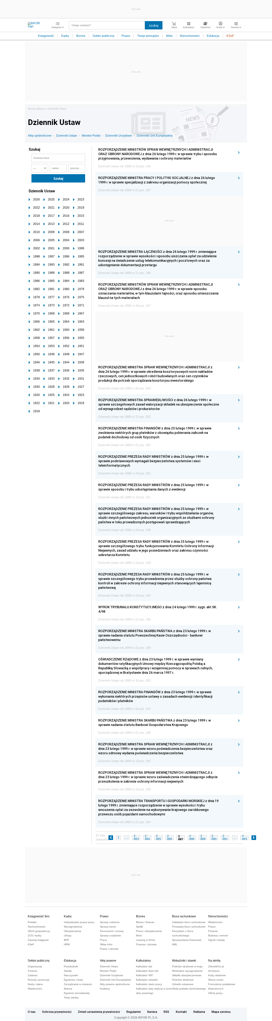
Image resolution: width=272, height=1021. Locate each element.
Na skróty (214, 960)
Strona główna (36, 108)
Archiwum (214, 970)
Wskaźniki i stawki (184, 960)
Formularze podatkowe (221, 984)
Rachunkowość (37, 926)
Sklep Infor (106, 944)
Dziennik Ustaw (57, 108)
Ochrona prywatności (56, 1012)
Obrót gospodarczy (39, 931)
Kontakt (181, 1012)
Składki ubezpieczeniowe (186, 975)
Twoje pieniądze (148, 35)
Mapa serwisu (221, 1012)
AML (174, 944)
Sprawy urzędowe (110, 935)
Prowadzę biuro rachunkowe (188, 926)
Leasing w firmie (145, 939)
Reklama (199, 1012)
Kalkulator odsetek (147, 979)
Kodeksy (105, 988)
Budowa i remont (218, 935)
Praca (103, 939)
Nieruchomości (190, 35)
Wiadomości (215, 922)
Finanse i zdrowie (146, 944)
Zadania (32, 975)
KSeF (230, 35)
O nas (32, 1012)
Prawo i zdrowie (109, 948)
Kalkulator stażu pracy (149, 984)
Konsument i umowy (112, 931)
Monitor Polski (91, 135)
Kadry (65, 35)
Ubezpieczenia (72, 931)
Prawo (126, 35)
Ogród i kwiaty (216, 939)
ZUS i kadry (34, 935)
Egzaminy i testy (73, 979)
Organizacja (35, 966)
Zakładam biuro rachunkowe (188, 922)
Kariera (152, 1012)
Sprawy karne (108, 926)
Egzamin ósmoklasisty (77, 993)
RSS (166, 1012)
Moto (169, 35)
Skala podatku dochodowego (189, 988)
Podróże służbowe (183, 979)
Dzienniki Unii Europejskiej (154, 135)
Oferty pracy (215, 993)
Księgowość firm (38, 916)
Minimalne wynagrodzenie (187, 970)
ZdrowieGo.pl (216, 966)
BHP (66, 939)
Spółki (139, 926)
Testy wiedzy (71, 997)
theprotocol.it (215, 988)
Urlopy (67, 935)
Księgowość (46, 35)
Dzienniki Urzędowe (118, 135)
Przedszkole (71, 966)
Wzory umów (215, 979)
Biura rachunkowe (184, 916)
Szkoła (68, 970)
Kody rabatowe (217, 975)
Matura (68, 988)
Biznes (80, 35)
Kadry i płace (35, 984)
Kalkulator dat (144, 966)
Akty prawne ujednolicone (115, 984)
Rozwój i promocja (38, 979)
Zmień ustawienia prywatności (99, 1012)
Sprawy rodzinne (110, 922)
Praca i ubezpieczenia (149, 931)
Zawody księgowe (38, 939)
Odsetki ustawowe (182, 984)
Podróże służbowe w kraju (187, 966)
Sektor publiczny (103, 35)
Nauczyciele (71, 975)
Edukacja (213, 35)
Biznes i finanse (145, 922)
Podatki (32, 922)
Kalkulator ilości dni (147, 970)
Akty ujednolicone (39, 135)
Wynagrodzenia (73, 926)
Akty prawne (108, 960)
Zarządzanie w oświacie (78, 984)
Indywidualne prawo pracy (79, 922)
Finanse (213, 931)
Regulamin (133, 1012)
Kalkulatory (143, 960)
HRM (67, 944)
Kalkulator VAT (144, 975)
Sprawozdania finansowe (186, 939)
